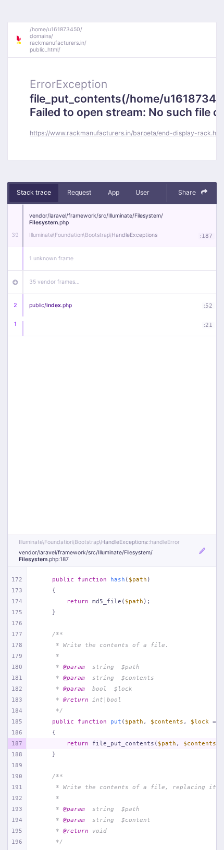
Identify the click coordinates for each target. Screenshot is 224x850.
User (142, 192)
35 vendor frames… (54, 281)
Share (187, 192)
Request (79, 192)
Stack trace (34, 192)
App (113, 192)
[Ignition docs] (22, 40)
